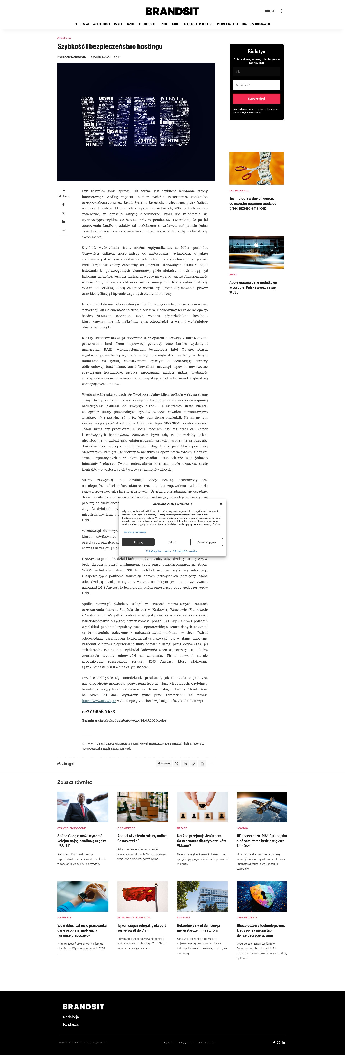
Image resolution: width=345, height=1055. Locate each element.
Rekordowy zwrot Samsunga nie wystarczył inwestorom (198, 928)
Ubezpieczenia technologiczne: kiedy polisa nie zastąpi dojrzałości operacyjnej (261, 930)
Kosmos (242, 828)
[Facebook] (274, 1042)
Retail (114, 748)
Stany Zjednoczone (72, 828)
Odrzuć (172, 542)
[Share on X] (63, 213)
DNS (121, 743)
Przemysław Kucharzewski (72, 56)
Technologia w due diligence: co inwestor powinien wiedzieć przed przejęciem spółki (252, 203)
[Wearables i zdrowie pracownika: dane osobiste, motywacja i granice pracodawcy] (83, 896)
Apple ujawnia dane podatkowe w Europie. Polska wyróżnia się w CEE (253, 287)
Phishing (187, 743)
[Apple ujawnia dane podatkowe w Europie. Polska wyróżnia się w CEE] (256, 252)
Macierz (166, 743)
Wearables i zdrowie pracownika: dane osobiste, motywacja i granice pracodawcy (82, 930)
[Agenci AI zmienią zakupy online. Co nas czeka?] (142, 807)
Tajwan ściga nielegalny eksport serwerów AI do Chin (141, 928)
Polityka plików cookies (158, 551)
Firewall (144, 743)
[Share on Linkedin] (63, 221)
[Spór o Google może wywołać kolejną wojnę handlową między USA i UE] (83, 807)
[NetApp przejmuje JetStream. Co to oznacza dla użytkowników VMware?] (202, 807)
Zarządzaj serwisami (135, 531)
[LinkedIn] (283, 1042)
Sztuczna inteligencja (134, 917)
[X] (278, 1042)
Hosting (153, 743)
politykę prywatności (250, 112)
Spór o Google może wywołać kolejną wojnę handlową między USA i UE (82, 840)
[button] (221, 504)
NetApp (182, 828)
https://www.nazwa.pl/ (99, 701)
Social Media (124, 748)
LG (159, 743)
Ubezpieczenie (247, 917)
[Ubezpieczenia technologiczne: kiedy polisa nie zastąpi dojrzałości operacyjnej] (262, 896)
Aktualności (64, 37)
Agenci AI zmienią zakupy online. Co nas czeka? (142, 838)
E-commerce (131, 743)
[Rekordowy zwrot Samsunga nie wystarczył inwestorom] (202, 896)
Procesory (198, 743)
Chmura (101, 743)
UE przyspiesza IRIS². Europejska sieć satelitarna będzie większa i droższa (262, 840)
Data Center (112, 743)
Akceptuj (138, 542)
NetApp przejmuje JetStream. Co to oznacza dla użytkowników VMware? (201, 840)
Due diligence (239, 190)
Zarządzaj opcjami (206, 542)
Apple (233, 274)
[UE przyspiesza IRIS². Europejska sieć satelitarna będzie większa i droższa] (262, 807)
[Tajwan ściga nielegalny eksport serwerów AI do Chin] (142, 896)
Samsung (183, 917)
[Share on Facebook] (63, 204)
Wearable (65, 917)
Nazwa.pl (176, 743)
